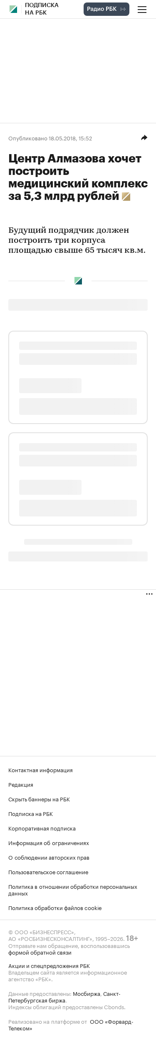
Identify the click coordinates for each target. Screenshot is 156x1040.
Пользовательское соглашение (48, 871)
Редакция (20, 784)
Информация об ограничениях (48, 842)
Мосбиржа (86, 993)
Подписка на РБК (30, 813)
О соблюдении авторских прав (48, 857)
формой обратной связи (40, 952)
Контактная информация (40, 769)
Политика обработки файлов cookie (55, 907)
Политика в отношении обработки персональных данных (72, 889)
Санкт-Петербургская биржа (64, 996)
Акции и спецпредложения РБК (49, 965)
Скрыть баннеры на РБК (39, 798)
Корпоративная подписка (42, 827)
